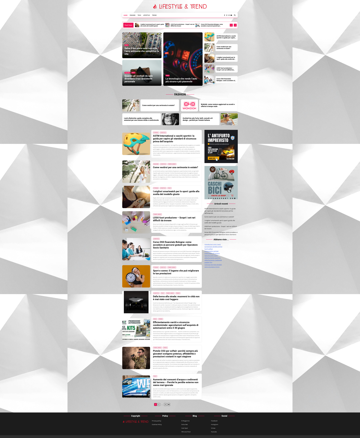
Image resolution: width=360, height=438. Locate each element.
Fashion (132, 15)
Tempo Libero (172, 164)
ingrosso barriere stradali (213, 265)
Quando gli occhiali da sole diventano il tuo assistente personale (138, 79)
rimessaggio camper (211, 251)
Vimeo (213, 428)
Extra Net (184, 424)
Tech (139, 15)
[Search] (234, 15)
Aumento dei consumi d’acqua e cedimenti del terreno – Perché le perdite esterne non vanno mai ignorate (175, 382)
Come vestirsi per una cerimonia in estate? (211, 25)
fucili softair (208, 249)
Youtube (214, 432)
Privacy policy (156, 421)
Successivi (168, 404)
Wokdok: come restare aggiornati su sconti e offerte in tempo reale (218, 105)
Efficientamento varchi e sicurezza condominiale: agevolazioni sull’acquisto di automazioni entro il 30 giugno (175, 325)
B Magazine (185, 421)
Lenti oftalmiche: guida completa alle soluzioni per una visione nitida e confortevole (141, 119)
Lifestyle (146, 15)
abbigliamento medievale (213, 260)
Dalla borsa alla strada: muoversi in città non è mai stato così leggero (176, 298)
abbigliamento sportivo (212, 258)
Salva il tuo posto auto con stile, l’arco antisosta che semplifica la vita (141, 51)
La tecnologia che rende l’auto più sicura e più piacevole (181, 80)
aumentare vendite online (213, 247)
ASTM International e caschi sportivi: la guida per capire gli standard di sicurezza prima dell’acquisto (182, 25)
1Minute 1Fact (186, 432)
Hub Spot (184, 428)
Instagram (214, 424)
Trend (154, 15)
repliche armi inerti (211, 256)
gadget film (208, 262)
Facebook (214, 421)
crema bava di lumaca (212, 253)
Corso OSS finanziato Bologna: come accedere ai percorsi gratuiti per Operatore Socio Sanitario (151, 25)
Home (126, 15)
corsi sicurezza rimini (211, 267)
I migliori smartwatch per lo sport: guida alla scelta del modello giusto (226, 58)
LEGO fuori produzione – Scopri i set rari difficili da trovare (225, 69)
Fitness (156, 132)
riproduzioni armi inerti (212, 244)
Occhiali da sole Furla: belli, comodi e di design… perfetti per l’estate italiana (198, 119)
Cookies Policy (157, 424)
